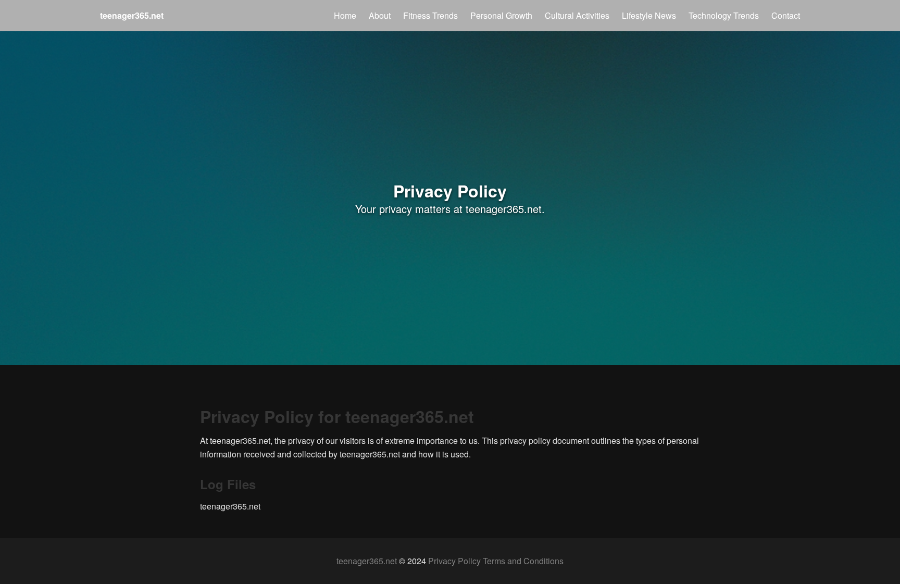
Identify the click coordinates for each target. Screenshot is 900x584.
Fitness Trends (430, 15)
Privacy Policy (454, 561)
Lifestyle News (649, 15)
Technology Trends (724, 15)
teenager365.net (366, 561)
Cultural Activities (577, 15)
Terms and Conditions (523, 561)
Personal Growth (501, 15)
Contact (785, 15)
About (380, 15)
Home (345, 15)
